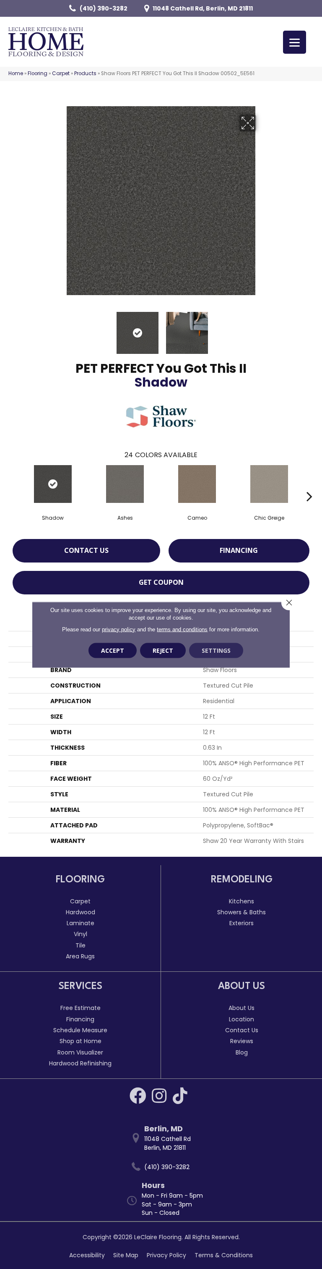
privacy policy (118, 629)
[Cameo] (197, 484)
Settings (216, 650)
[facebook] (138, 1095)
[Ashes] (125, 484)
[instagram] (159, 1095)
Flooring (37, 73)
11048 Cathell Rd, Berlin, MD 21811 (203, 8)
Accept (112, 650)
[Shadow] (53, 484)
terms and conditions (182, 629)
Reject (163, 650)
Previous (60, 328)
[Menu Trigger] (294, 42)
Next (261, 328)
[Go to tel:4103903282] (165, 1166)
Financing (239, 550)
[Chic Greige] (269, 484)
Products (85, 73)
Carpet (61, 73)
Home (15, 73)
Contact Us (86, 550)
